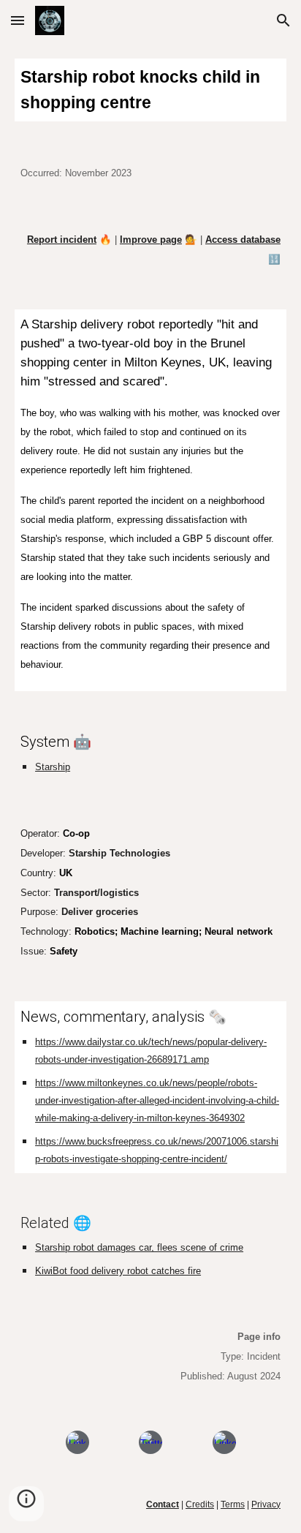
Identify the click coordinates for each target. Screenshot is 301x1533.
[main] (150, 90)
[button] (17, 20)
